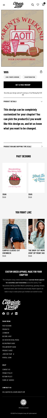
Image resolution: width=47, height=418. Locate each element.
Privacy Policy (7, 373)
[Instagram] (8, 313)
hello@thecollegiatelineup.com (13, 392)
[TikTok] (12, 313)
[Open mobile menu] (4, 5)
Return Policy (7, 376)
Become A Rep (7, 336)
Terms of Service (8, 380)
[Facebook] (3, 313)
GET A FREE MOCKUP (23, 85)
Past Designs (7, 326)
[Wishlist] (38, 4)
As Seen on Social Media (10, 340)
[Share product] (41, 71)
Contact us (6, 369)
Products (5, 329)
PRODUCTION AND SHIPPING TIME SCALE (17, 146)
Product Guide (7, 350)
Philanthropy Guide (9, 347)
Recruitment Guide (8, 343)
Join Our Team (7, 354)
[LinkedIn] (16, 313)
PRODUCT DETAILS (10, 101)
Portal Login (6, 357)
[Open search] (32, 5)
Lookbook (5, 333)
